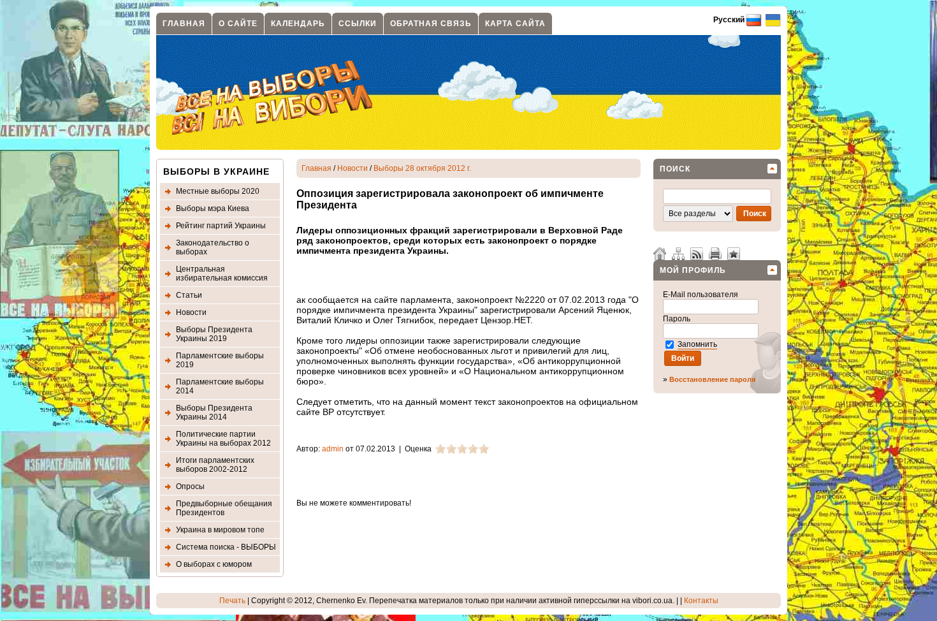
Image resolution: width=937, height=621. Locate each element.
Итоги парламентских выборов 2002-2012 (215, 465)
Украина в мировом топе (220, 529)
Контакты (701, 600)
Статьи (189, 295)
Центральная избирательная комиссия (222, 273)
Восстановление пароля (712, 379)
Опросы (190, 486)
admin (333, 448)
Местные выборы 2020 (217, 191)
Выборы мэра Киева (212, 208)
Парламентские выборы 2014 (220, 386)
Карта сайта (515, 23)
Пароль (677, 318)
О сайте (238, 23)
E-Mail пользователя (701, 294)
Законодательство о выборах (212, 247)
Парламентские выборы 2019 (220, 360)
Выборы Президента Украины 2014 (214, 412)
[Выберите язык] (772, 19)
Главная (184, 23)
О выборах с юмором (214, 564)
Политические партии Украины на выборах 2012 (223, 439)
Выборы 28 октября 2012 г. (422, 168)
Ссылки (357, 23)
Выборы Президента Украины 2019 (214, 334)
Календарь (298, 23)
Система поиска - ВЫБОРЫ (226, 547)
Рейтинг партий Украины (221, 225)
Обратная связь (431, 23)
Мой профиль (693, 270)
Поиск (675, 168)
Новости (191, 312)
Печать (232, 600)
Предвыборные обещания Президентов (224, 508)
